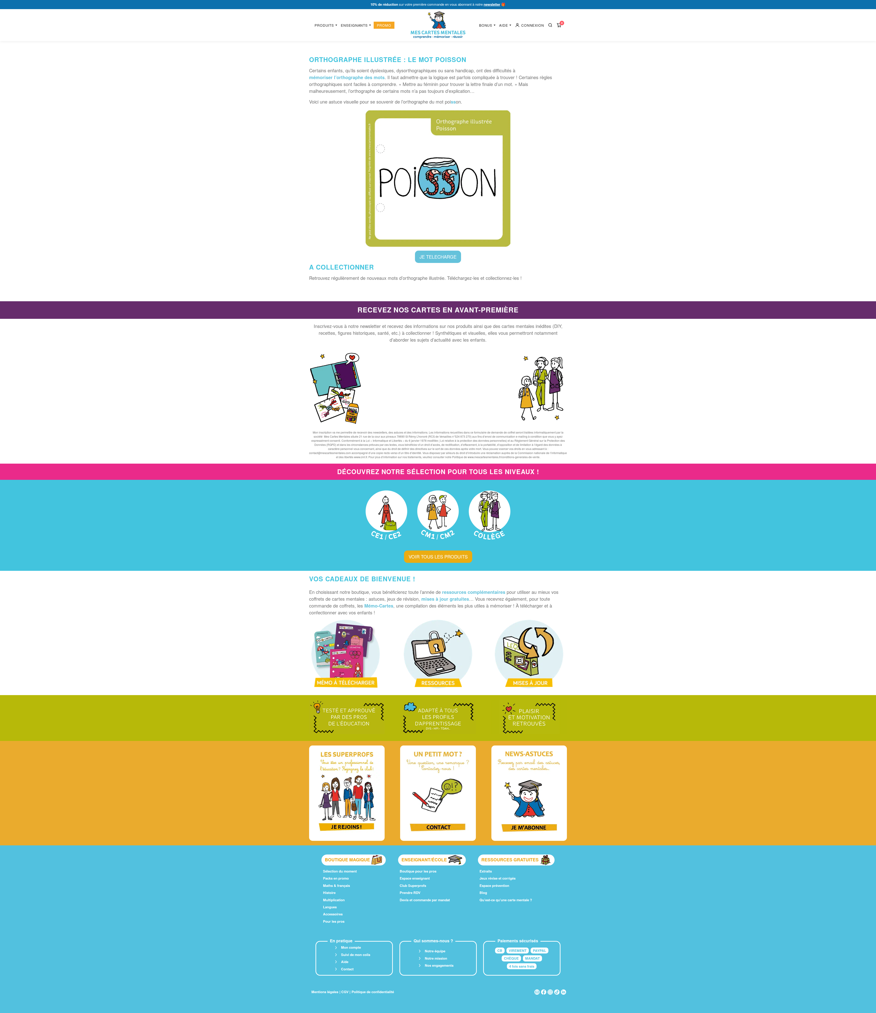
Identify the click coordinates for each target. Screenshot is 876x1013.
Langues (330, 906)
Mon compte (351, 947)
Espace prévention (494, 885)
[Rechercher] (550, 25)
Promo (384, 25)
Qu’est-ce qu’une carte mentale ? (506, 899)
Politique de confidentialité (373, 991)
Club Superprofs (413, 885)
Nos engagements (439, 965)
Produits (324, 25)
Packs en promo (336, 878)
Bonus (486, 25)
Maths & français (336, 885)
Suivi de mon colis (355, 954)
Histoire (329, 892)
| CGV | (344, 991)
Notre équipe (435, 950)
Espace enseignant (415, 878)
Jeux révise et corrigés (498, 878)
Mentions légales (324, 991)
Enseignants (354, 25)
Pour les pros (333, 921)
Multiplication (334, 899)
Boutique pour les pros (418, 871)
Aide (503, 25)
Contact (347, 968)
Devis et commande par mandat (425, 899)
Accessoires (333, 914)
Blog (483, 892)
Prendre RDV (410, 892)
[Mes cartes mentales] (438, 25)
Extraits (486, 871)
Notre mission (436, 958)
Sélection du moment (340, 871)
